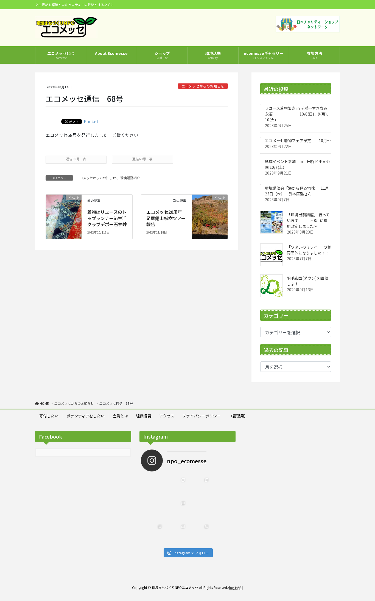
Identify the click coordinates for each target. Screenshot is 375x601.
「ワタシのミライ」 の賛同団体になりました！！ (309, 249)
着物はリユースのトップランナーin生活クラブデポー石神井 (107, 218)
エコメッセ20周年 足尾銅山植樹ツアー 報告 (168, 218)
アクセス (166, 416)
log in (233, 587)
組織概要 (143, 416)
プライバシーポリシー (201, 416)
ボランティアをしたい (85, 416)
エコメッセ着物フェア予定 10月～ (298, 140)
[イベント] (64, 204)
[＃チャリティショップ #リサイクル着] (199, 510)
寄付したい (48, 416)
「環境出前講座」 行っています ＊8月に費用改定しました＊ (308, 220)
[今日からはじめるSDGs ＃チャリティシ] (222, 510)
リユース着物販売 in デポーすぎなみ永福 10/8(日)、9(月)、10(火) (298, 113)
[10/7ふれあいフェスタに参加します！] (176, 487)
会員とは (120, 416)
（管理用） (238, 416)
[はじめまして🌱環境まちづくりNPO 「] (199, 534)
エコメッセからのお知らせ (202, 86)
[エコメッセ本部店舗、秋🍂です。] (199, 487)
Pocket (91, 121)
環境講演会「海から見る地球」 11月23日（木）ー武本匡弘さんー (297, 190)
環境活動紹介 (130, 177)
